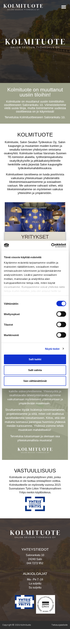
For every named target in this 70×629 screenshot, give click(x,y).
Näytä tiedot (52, 348)
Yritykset (35, 237)
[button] (64, 7)
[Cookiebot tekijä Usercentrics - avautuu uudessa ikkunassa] (51, 245)
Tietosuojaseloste (59, 625)
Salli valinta (35, 370)
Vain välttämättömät (35, 380)
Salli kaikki (35, 359)
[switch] (61, 314)
